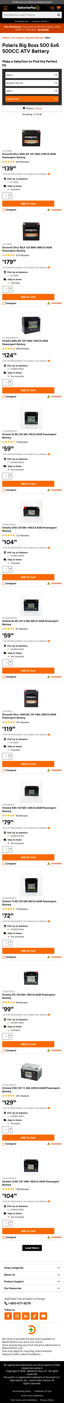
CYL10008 (7, 150)
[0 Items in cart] (58, 8)
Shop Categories (13, 1267)
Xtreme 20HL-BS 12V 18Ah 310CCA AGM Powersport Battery (25, 342)
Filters (30, 108)
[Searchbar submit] (59, 15)
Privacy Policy (47, 1400)
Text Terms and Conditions (24, 1400)
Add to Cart (28, 203)
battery (6, 37)
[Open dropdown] (49, 174)
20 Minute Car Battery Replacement (32, 2)
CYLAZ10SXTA (9, 524)
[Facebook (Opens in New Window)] (8, 1316)
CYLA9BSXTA (8, 804)
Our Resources (12, 1288)
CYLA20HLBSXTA (10, 337)
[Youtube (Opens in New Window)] (43, 1316)
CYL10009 (7, 244)
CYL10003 (7, 711)
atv (13, 37)
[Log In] (52, 8)
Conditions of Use (42, 1391)
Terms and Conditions (32, 1395)
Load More (32, 1248)
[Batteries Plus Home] (28, 8)
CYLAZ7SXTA (8, 991)
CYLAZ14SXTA (9, 1084)
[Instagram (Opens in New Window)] (17, 1316)
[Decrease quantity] (10, 197)
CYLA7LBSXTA (9, 898)
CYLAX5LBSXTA (9, 431)
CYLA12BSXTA (9, 1178)
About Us (9, 1274)
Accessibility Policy (22, 1391)
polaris (20, 37)
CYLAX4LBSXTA (9, 617)
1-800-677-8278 (19, 1303)
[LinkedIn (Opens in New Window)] (25, 1316)
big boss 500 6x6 (34, 37)
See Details (43, 29)
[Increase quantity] (10, 194)
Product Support (14, 1281)
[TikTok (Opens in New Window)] (34, 1316)
